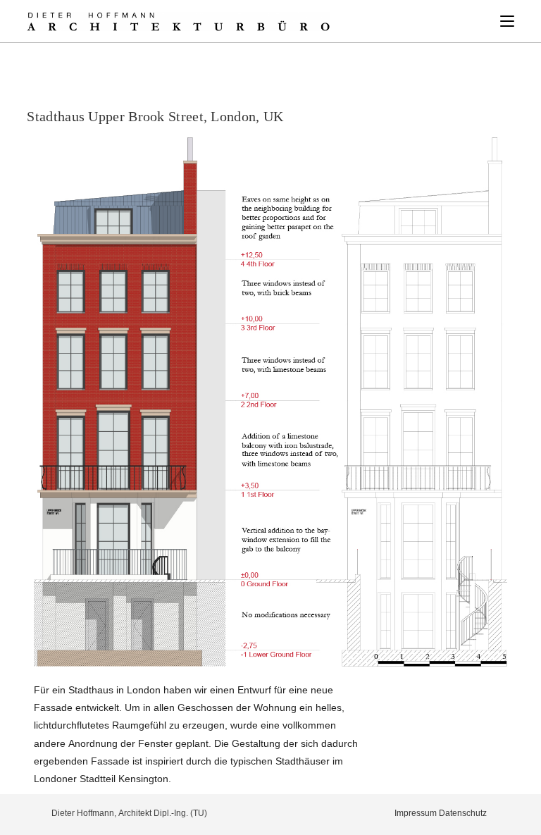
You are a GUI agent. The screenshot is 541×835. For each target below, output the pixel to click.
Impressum (415, 813)
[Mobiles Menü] (507, 21)
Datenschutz (463, 813)
